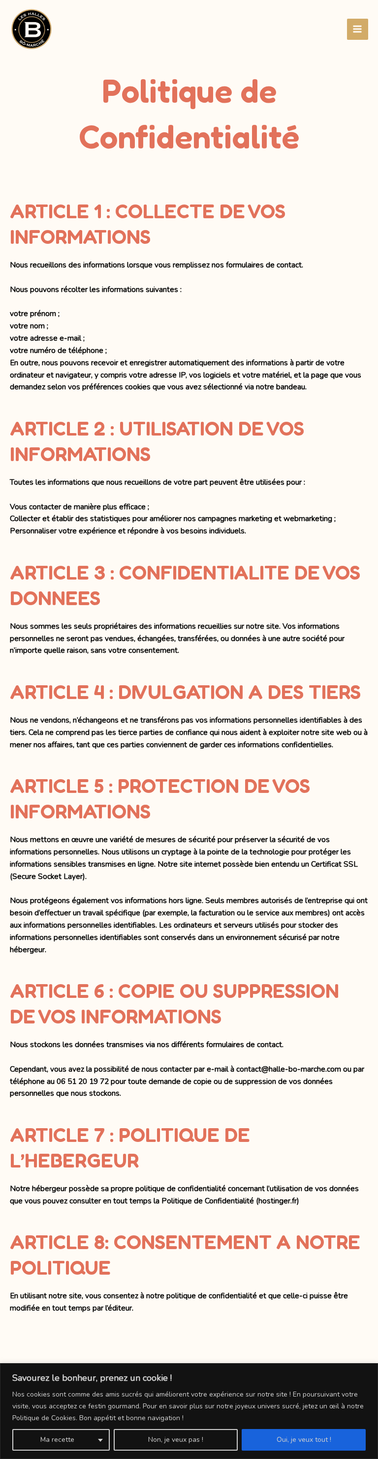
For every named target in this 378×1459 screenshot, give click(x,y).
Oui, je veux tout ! (304, 1439)
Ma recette (57, 1439)
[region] (189, 1411)
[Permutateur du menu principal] (357, 29)
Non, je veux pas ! (175, 1439)
